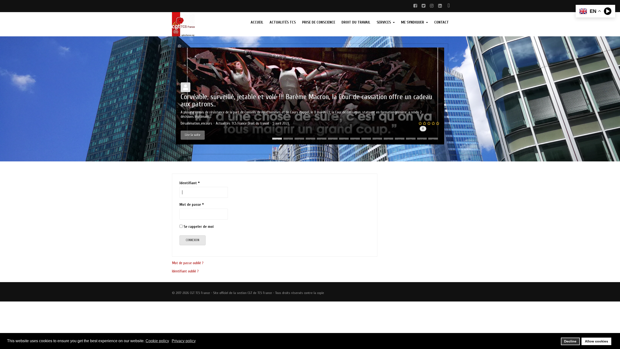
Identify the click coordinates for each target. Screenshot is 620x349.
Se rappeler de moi (199, 226)
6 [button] (333, 139)
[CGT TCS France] (204, 24)
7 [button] (344, 139)
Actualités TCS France (231, 123)
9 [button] (366, 139)
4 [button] (310, 139)
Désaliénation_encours (196, 123)
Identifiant (189, 183)
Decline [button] (570, 341)
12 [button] (399, 139)
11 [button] (388, 139)
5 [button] (322, 139)
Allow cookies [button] (596, 341)
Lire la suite (193, 135)
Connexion (192, 240)
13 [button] (411, 139)
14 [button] (421, 139)
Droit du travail (258, 123)
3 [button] (299, 139)
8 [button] (355, 139)
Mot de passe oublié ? (187, 263)
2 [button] (288, 139)
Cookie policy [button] (157, 341)
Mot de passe (191, 204)
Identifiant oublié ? (185, 271)
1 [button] (277, 139)
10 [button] (377, 139)
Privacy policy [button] (184, 341)
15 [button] (433, 139)
